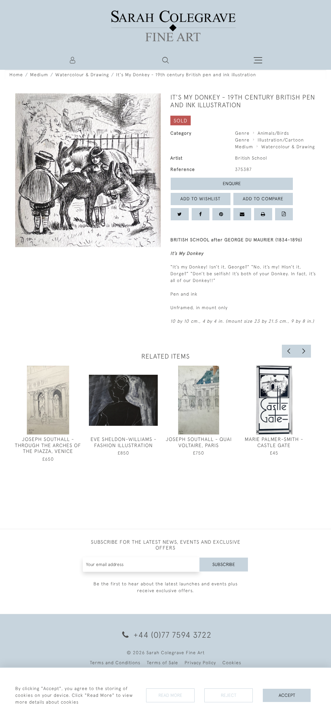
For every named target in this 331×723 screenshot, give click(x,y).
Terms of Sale (162, 662)
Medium (39, 74)
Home (16, 74)
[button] (165, 60)
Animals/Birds (273, 133)
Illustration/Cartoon (281, 139)
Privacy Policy (200, 662)
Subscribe (223, 564)
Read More (170, 695)
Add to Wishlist (200, 198)
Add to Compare (263, 198)
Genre (242, 133)
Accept (287, 695)
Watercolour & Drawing (82, 74)
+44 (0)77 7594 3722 (171, 634)
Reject (228, 695)
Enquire (232, 183)
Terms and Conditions (115, 662)
